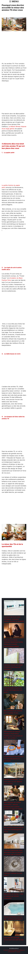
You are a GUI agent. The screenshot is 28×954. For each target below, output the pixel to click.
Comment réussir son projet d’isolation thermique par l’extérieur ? (13, 667)
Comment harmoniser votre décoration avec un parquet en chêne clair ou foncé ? (13, 852)
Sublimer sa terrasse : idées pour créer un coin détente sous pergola (13, 782)
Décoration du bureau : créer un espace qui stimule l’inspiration (13, 896)
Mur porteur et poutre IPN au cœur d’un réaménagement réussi (14, 830)
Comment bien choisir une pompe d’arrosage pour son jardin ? (13, 690)
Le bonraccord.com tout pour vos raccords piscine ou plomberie (14, 759)
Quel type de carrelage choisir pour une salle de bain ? (14, 940)
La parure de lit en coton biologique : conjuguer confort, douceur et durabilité (14, 619)
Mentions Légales (12, 950)
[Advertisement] (14, 48)
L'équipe (18, 951)
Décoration (7, 597)
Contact (5, 950)
